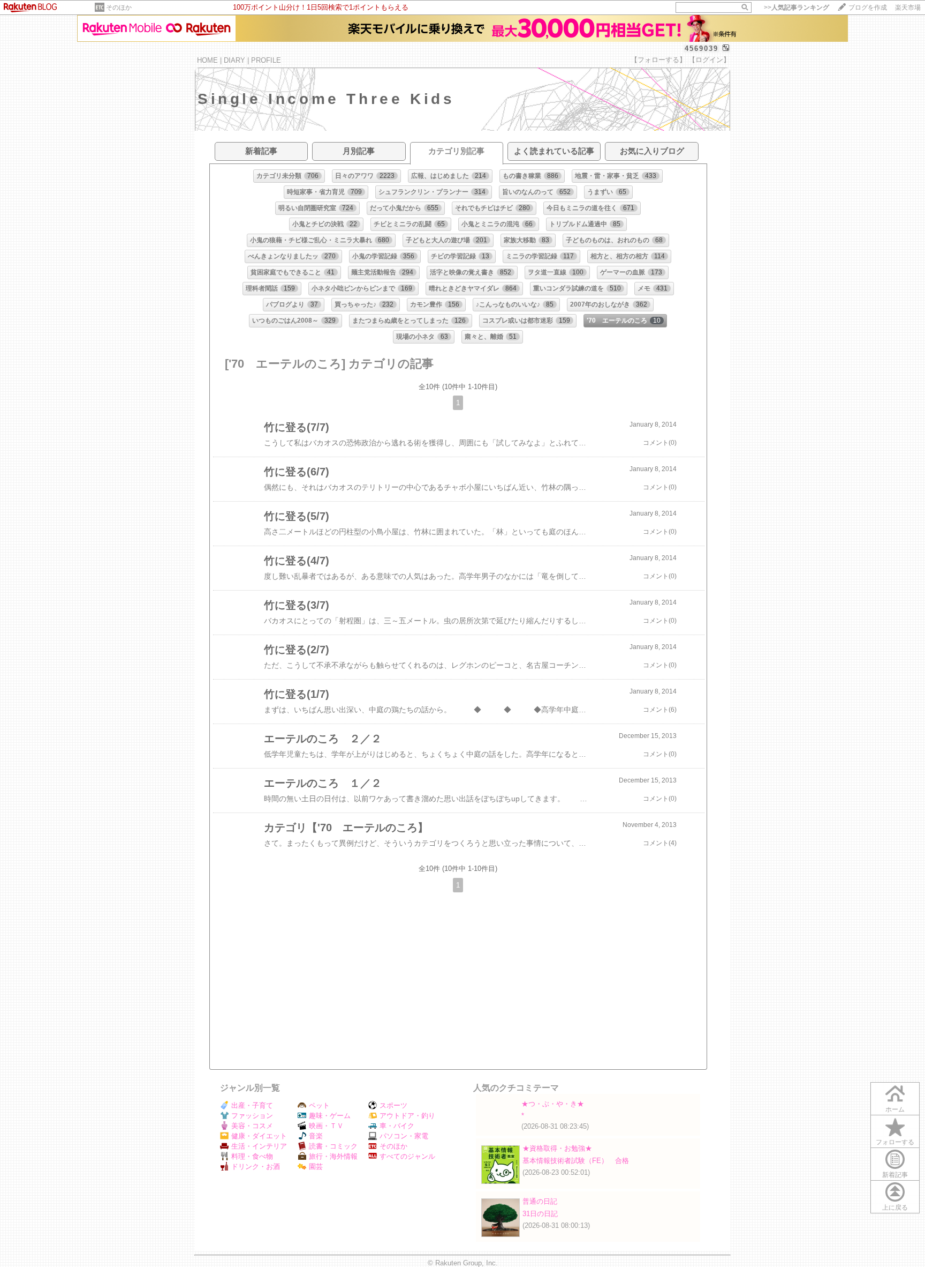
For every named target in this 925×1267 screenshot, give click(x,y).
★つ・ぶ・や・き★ (552, 1104)
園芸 (316, 1166)
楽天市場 (908, 7)
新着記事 (895, 1175)
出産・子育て (252, 1105)
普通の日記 (539, 1201)
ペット (319, 1105)
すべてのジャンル (407, 1156)
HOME (207, 60)
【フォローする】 (658, 60)
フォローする (895, 1142)
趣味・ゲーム (330, 1116)
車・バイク (397, 1126)
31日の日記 (540, 1214)
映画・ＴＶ (326, 1126)
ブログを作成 (867, 7)
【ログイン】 (709, 60)
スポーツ (393, 1105)
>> (796, 7)
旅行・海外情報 (333, 1156)
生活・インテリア (259, 1146)
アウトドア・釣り (407, 1116)
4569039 (701, 48)
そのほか (119, 7)
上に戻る (895, 1207)
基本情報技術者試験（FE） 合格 (575, 1161)
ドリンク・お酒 (255, 1166)
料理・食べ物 (252, 1156)
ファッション (252, 1116)
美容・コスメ (252, 1126)
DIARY (234, 60)
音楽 (316, 1136)
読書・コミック (333, 1146)
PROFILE (266, 60)
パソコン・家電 (404, 1136)
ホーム (895, 1109)
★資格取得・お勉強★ (557, 1148)
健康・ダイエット (259, 1136)
